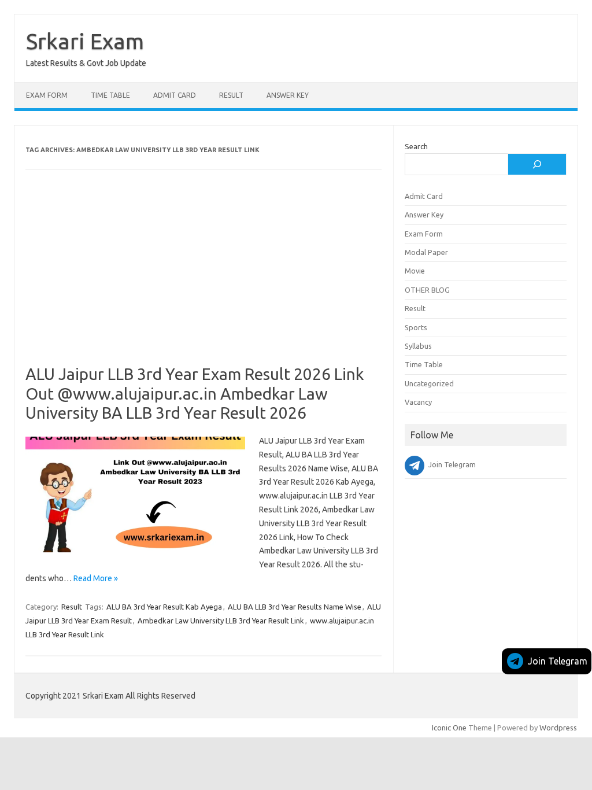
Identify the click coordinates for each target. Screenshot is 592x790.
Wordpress (558, 727)
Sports (416, 327)
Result (231, 95)
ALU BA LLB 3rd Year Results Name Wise (294, 607)
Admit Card (174, 95)
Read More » (95, 578)
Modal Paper (426, 252)
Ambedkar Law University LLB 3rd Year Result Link (221, 621)
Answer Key (288, 95)
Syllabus (418, 346)
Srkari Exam (85, 41)
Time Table (110, 95)
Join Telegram (557, 661)
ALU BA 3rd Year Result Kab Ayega (164, 607)
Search (416, 146)
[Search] (537, 164)
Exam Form (47, 95)
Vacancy (418, 402)
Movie (415, 271)
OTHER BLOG (427, 290)
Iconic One (449, 727)
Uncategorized (429, 383)
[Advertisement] (203, 279)
